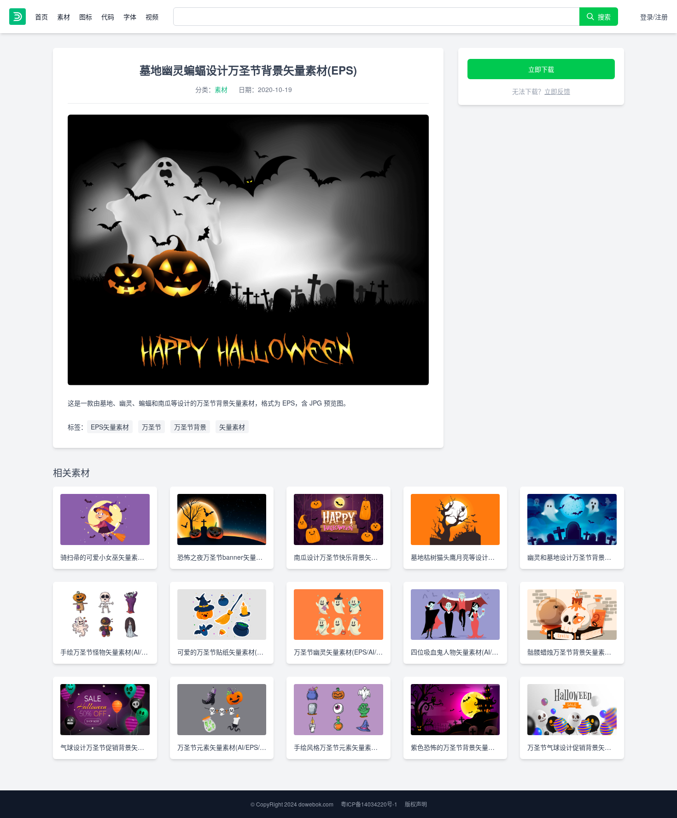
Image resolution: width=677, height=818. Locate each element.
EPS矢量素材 (110, 426)
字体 (129, 16)
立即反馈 (557, 91)
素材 (63, 16)
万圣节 (151, 426)
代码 (107, 16)
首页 (41, 16)
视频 (152, 16)
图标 (85, 16)
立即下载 (541, 69)
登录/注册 (654, 16)
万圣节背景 (190, 426)
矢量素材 (232, 426)
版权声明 (416, 804)
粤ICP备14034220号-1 (369, 804)
